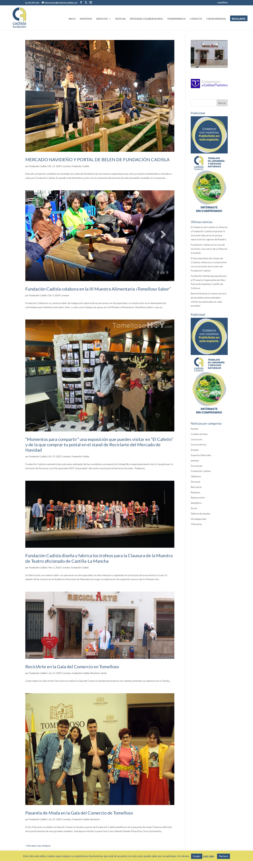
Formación (196, 465)
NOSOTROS (86, 19)
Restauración (198, 497)
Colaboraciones (199, 433)
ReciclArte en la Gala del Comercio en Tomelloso (72, 666)
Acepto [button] (196, 856)
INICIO (72, 19)
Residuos (195, 492)
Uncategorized (198, 518)
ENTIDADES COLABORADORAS (146, 19)
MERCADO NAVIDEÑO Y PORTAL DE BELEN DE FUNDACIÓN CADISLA (97, 159)
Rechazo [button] (223, 856)
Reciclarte (95, 673)
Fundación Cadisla (38, 166)
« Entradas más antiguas (38, 845)
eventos (67, 166)
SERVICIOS (102, 19)
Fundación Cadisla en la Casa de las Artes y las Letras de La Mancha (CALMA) (209, 248)
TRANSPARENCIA (176, 19)
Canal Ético (222, 3)
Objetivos (196, 476)
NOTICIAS (120, 19)
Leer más (208, 856)
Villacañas (196, 524)
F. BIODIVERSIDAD (216, 19)
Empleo (195, 449)
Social (104, 673)
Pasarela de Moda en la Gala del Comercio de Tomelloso (79, 813)
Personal (195, 481)
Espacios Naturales (201, 455)
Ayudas (194, 428)
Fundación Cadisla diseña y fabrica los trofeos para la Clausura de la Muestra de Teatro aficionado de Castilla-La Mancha (99, 558)
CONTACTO (196, 19)
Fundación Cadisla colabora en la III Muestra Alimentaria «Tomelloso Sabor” (98, 289)
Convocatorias (198, 444)
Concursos (196, 439)
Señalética (196, 502)
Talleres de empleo (200, 513)
